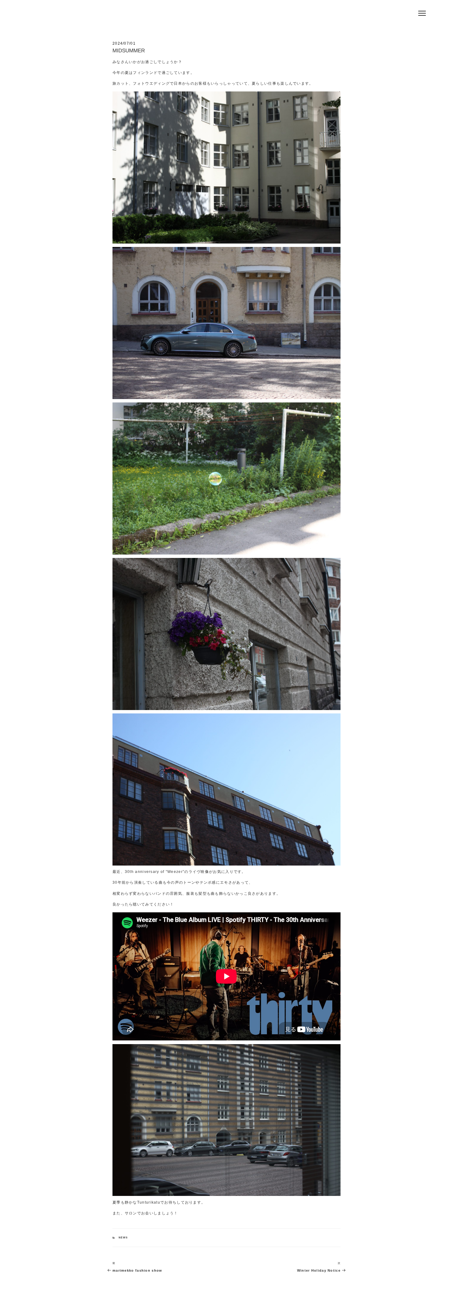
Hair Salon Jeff (122, 15)
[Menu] (422, 13)
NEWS (123, 1237)
